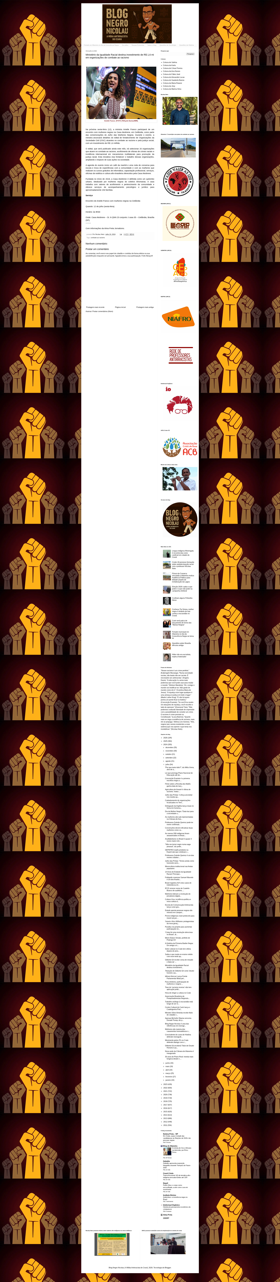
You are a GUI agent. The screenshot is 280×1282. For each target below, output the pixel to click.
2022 (165, 1088)
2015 (165, 1112)
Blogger (168, 1268)
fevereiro (169, 1077)
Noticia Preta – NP (170, 1134)
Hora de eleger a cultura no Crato (178, 993)
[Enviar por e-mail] (125, 234)
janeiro (168, 1080)
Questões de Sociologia (168, 45)
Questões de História (186, 45)
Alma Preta (167, 1215)
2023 (165, 1084)
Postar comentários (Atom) (102, 311)
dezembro (169, 747)
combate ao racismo (98, 237)
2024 (165, 744)
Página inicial (120, 307)
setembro (169, 758)
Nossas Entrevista (138, 45)
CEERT (166, 1218)
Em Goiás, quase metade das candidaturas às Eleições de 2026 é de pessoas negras (177, 1138)
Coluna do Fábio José (171, 74)
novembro (169, 751)
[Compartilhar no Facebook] (131, 234)
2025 (165, 741)
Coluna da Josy (169, 86)
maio (167, 1066)
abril (167, 1070)
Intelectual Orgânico (171, 1205)
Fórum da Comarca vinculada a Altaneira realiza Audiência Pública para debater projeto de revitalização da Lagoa (183, 578)
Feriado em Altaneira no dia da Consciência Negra (101, 45)
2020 (165, 1095)
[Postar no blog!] (127, 234)
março (168, 1073)
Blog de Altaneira (170, 1146)
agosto (168, 761)
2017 (165, 1105)
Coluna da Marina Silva (172, 89)
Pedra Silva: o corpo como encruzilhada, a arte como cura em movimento (175, 1187)
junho (167, 1063)
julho (167, 764)
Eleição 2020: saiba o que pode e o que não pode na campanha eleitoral (182, 589)
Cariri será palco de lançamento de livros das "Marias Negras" (181, 623)
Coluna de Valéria (170, 62)
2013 (165, 1118)
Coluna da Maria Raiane (172, 83)
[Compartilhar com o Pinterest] (133, 234)
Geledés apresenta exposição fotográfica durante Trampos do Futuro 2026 (176, 1165)
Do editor (125, 45)
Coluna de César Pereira (172, 68)
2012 (165, 1122)
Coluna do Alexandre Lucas (174, 77)
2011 (165, 1125)
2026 (165, 738)
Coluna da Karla (169, 65)
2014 (165, 1115)
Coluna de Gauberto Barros (173, 80)
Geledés (166, 1161)
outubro (168, 754)
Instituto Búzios (169, 1195)
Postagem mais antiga (145, 307)
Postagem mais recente (95, 307)
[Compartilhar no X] (129, 234)
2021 (165, 1091)
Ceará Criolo (168, 1173)
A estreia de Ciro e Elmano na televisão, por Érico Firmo (181, 1150)
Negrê (165, 1183)
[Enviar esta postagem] (120, 234)
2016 (165, 1108)
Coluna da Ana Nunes (171, 71)
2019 (165, 1098)
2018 (165, 1101)
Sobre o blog (151, 45)
